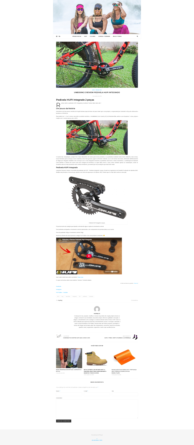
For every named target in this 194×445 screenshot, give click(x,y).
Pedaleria (136, 283)
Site (113, 391)
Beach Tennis (117, 36)
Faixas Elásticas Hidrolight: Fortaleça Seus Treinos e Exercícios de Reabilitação (124, 371)
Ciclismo (92, 36)
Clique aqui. (80, 277)
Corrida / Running (104, 36)
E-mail (86, 391)
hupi (62, 296)
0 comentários (134, 300)
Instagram (58, 289)
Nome (58, 391)
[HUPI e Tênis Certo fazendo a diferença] (135, 337)
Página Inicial (76, 36)
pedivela (91, 296)
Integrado (75, 296)
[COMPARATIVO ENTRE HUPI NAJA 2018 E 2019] (59, 336)
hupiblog (60, 300)
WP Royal (100, 435)
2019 (58, 296)
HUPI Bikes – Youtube (62, 292)
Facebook (58, 286)
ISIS (79, 296)
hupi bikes (68, 296)
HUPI (85, 36)
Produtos (99, 90)
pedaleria (85, 296)
